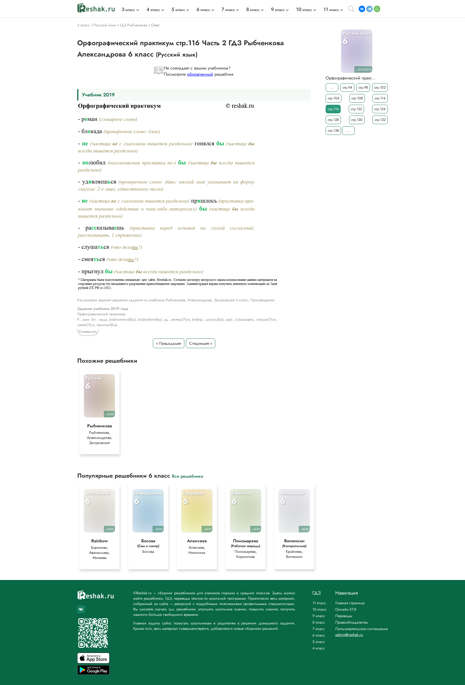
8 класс (318, 622)
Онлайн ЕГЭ (345, 609)
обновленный (200, 74)
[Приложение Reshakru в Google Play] (93, 673)
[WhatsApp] (377, 9)
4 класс (318, 648)
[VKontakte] (362, 9)
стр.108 (357, 98)
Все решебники (187, 476)
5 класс (318, 641)
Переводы (343, 615)
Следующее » (200, 343)
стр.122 (356, 108)
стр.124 (380, 108)
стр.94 (347, 87)
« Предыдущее (168, 343)
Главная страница (350, 603)
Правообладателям (351, 622)
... (332, 87)
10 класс (319, 609)
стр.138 (333, 130)
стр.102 (380, 87)
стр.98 (363, 87)
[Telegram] (369, 9)
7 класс (318, 628)
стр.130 (356, 119)
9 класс (318, 615)
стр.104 (333, 98)
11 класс (319, 603)
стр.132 (380, 119)
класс (128, 9)
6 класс (318, 635)
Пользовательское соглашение (361, 628)
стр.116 (333, 108)
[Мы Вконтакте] (81, 609)
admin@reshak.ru (349, 634)
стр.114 (380, 98)
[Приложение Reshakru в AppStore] (93, 662)
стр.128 (333, 119)
